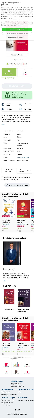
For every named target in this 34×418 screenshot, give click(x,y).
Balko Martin (6, 224)
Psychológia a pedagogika (9, 394)
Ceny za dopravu (16, 384)
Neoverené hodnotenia (9, 170)
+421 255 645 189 (9, 400)
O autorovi (21, 170)
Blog (19, 392)
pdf (26, 64)
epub (10, 64)
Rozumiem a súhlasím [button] (17, 29)
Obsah (29, 170)
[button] (17, 37)
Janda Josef (5, 347)
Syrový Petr (20, 347)
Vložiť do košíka (19, 86)
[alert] (17, 20)
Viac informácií (20, 25)
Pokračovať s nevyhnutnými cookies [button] (17, 33)
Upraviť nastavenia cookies (26, 400)
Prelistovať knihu (17, 55)
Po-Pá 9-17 (7, 405)
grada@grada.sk (9, 402)
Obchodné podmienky (17, 386)
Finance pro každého (23, 157)
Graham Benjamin (22, 224)
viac (3, 124)
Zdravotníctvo (5, 392)
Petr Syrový (8, 269)
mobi (18, 64)
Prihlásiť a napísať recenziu (18, 185)
